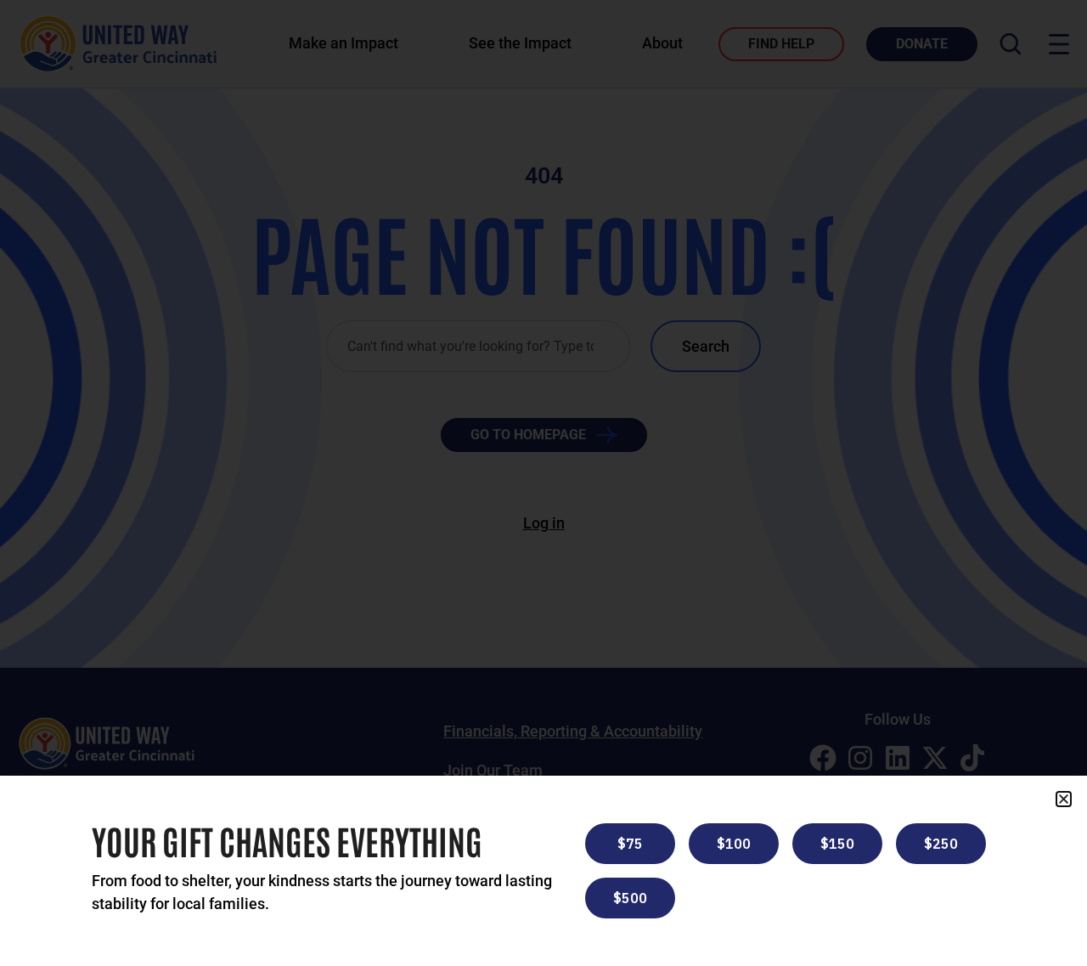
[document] (543, 483)
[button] (1063, 799)
